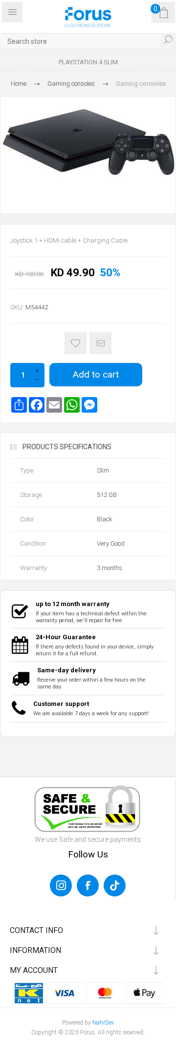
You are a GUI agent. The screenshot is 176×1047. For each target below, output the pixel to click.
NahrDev (103, 1022)
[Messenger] (89, 405)
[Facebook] (36, 405)
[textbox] (88, 41)
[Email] (54, 405)
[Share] (19, 405)
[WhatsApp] (72, 405)
